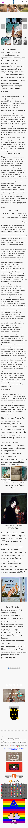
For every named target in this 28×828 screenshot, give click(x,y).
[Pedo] (3, 2)
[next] (24, 26)
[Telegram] (13, 2)
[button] (9, 668)
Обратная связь (14, 749)
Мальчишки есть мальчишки (14, 689)
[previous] (4, 26)
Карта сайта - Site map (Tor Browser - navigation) (14, 748)
